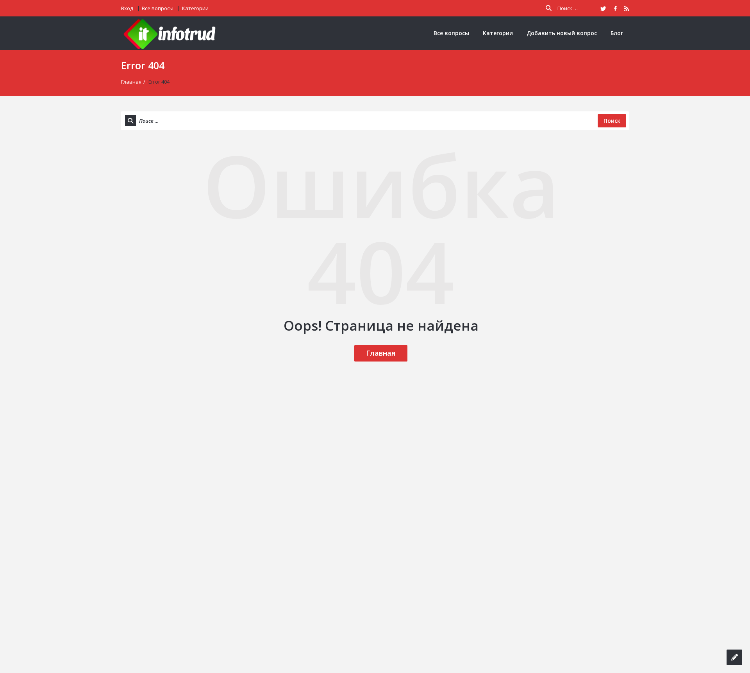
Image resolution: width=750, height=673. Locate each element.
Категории (195, 8)
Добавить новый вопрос (562, 33)
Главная (131, 81)
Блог (617, 33)
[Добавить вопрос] (734, 657)
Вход (127, 8)
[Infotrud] (172, 33)
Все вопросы (157, 8)
